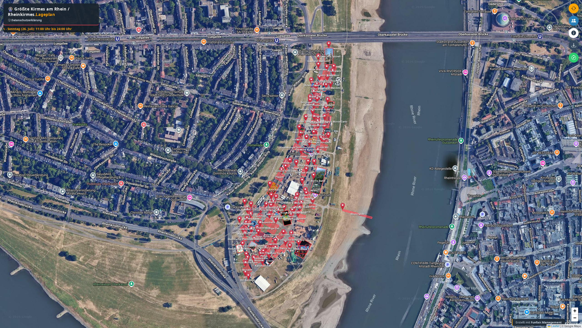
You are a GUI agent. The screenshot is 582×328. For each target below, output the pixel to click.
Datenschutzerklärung (26, 20)
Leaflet (554, 326)
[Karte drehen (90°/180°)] (574, 8)
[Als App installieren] (574, 45)
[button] (242, 244)
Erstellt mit (539, 322)
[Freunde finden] (574, 21)
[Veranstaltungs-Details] (574, 33)
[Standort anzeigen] (574, 58)
